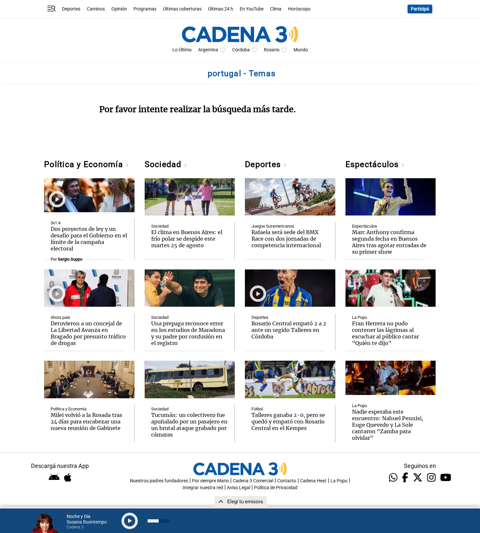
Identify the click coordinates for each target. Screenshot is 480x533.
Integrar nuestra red (203, 487)
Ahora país (60, 317)
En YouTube (252, 9)
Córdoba (241, 50)
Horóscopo (299, 9)
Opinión (119, 9)
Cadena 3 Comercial (253, 481)
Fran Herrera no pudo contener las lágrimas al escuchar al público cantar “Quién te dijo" (385, 333)
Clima (275, 9)
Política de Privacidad (275, 487)
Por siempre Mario (210, 481)
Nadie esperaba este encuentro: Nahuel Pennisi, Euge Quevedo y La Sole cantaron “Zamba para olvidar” (387, 424)
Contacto (286, 481)
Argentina (208, 50)
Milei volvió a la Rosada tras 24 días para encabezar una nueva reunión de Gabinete (86, 421)
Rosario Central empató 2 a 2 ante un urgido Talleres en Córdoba (288, 330)
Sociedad (164, 164)
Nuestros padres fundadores (159, 481)
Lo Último (182, 50)
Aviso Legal (238, 487)
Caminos (96, 9)
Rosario (272, 50)
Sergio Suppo (70, 259)
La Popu (359, 317)
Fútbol (257, 408)
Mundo (301, 50)
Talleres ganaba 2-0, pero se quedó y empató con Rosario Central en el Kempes (288, 421)
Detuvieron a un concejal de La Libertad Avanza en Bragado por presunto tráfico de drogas (88, 333)
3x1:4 (55, 222)
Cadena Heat (313, 481)
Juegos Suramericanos (272, 226)
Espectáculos (373, 164)
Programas (145, 9)
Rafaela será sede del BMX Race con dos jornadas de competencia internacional (286, 239)
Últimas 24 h (220, 9)
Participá (420, 9)
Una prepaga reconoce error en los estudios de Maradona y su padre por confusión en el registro (188, 333)
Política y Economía (84, 164)
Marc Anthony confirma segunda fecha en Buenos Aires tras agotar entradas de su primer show (389, 242)
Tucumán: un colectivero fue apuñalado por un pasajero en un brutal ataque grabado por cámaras (189, 425)
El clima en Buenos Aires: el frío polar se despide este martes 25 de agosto (186, 239)
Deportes (71, 9)
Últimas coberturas (182, 9)
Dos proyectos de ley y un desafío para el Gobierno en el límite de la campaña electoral (89, 239)
